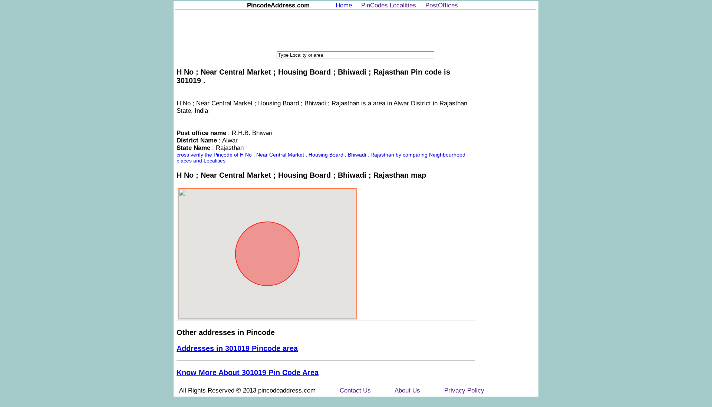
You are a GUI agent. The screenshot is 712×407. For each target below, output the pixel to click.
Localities (403, 5)
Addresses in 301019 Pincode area (237, 348)
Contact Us (356, 390)
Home (345, 5)
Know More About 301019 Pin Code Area (248, 372)
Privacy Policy (464, 390)
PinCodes (374, 5)
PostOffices (441, 5)
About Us (408, 390)
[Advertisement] (355, 29)
